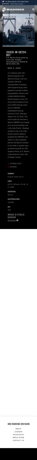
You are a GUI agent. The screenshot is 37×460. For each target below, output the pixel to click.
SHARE (13, 165)
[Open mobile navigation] (33, 9)
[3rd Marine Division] (13, 9)
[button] (17, 4)
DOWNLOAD (16, 162)
